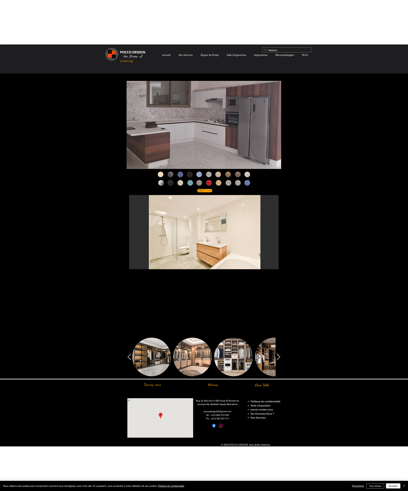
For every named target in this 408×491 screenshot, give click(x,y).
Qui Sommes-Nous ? (262, 413)
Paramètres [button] (358, 485)
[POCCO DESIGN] (213, 425)
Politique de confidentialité (265, 401)
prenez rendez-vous (262, 409)
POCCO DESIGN (132, 52)
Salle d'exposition (261, 405)
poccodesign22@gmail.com (217, 411)
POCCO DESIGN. (239, 444)
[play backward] (129, 356)
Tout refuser (375, 485)
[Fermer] (404, 485)
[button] (204, 232)
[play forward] (278, 356)
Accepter (393, 485)
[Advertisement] (204, 22)
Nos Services (258, 417)
